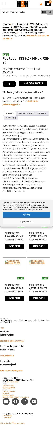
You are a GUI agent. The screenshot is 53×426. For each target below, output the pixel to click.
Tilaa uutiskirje (18, 423)
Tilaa (2, 327)
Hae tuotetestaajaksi (11, 370)
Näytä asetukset (26, 221)
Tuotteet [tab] (42, 113)
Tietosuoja (7, 415)
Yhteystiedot (8, 385)
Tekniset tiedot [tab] (25, 113)
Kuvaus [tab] (10, 113)
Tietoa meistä (9, 391)
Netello (7, 417)
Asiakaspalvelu (9, 387)
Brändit (6, 393)
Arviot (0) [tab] (11, 117)
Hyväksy (26, 214)
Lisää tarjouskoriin (33, 83)
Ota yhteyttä (7, 355)
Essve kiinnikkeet (19, 24)
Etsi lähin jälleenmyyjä (12, 340)
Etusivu (6, 24)
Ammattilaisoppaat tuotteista (16, 397)
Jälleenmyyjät (8, 395)
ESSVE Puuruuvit (21, 27)
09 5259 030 (12, 381)
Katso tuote (14, 246)
